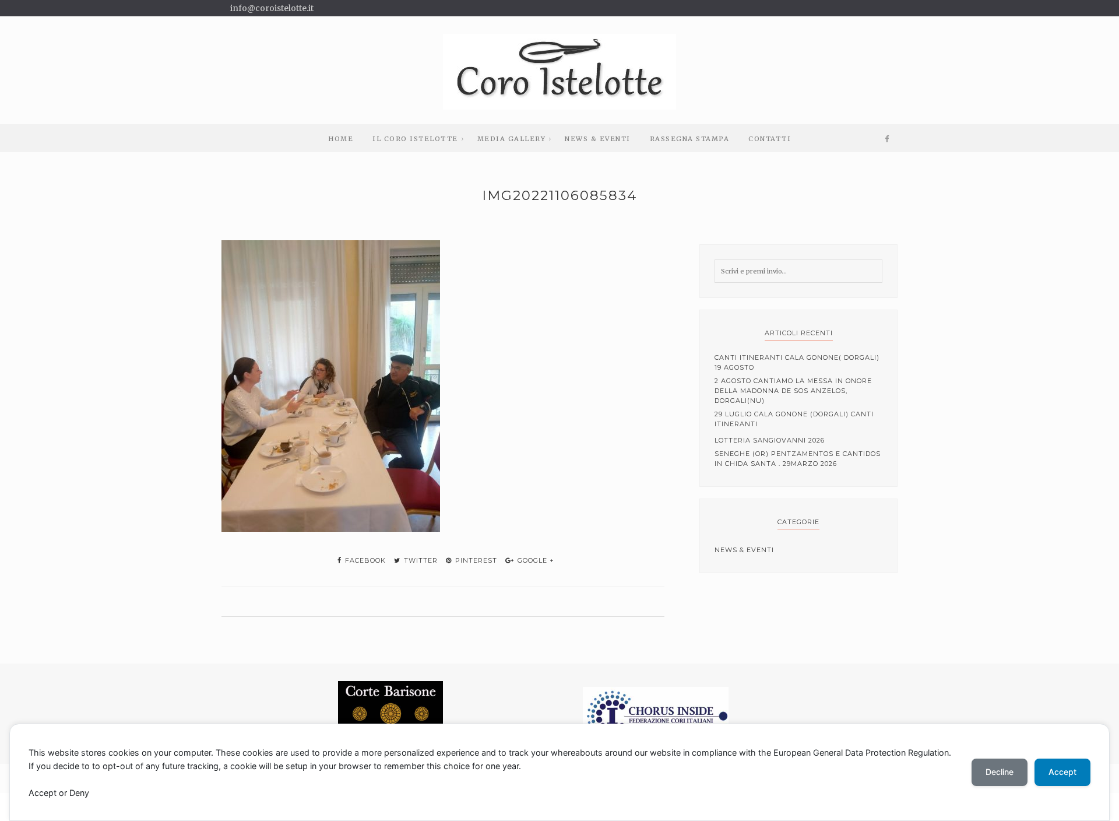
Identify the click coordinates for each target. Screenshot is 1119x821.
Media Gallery (511, 139)
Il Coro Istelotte (415, 139)
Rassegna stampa (690, 139)
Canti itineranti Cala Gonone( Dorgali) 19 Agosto (797, 362)
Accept (1062, 772)
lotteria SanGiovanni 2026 (770, 440)
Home (340, 139)
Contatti (769, 139)
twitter (420, 560)
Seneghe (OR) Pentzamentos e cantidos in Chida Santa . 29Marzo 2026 (798, 459)
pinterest (475, 560)
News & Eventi (598, 139)
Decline (1000, 772)
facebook (364, 560)
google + (534, 560)
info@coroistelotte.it (272, 8)
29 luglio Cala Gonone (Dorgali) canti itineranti (794, 419)
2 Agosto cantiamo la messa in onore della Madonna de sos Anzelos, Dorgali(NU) (793, 391)
